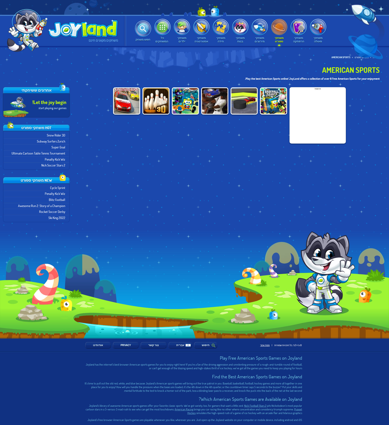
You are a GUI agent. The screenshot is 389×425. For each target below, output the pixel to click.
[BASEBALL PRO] (214, 101)
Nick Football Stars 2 (255, 406)
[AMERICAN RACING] (126, 101)
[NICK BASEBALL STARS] (273, 101)
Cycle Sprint (57, 188)
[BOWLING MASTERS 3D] (156, 101)
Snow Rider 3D (56, 135)
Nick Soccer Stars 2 (53, 165)
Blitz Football (57, 199)
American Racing (184, 409)
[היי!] (29, 30)
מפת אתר (265, 345)
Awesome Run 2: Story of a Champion (41, 206)
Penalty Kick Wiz (55, 159)
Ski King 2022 (56, 218)
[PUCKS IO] (244, 101)
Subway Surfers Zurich (51, 141)
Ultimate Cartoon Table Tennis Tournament (38, 153)
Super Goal (58, 147)
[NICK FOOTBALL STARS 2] (185, 101)
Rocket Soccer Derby (52, 211)
